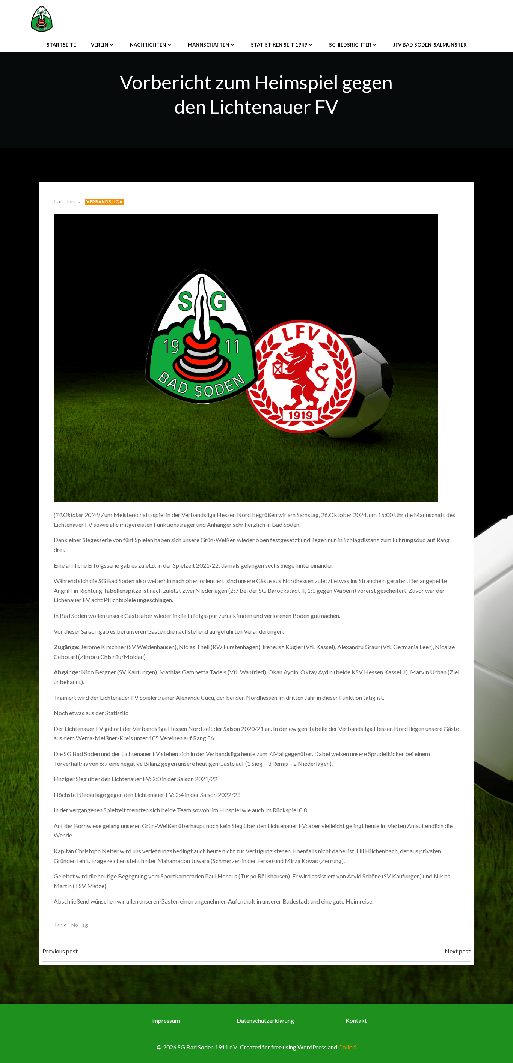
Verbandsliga (104, 201)
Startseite (61, 45)
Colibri (347, 1047)
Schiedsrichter (350, 45)
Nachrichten (148, 45)
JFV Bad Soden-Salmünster (430, 45)
